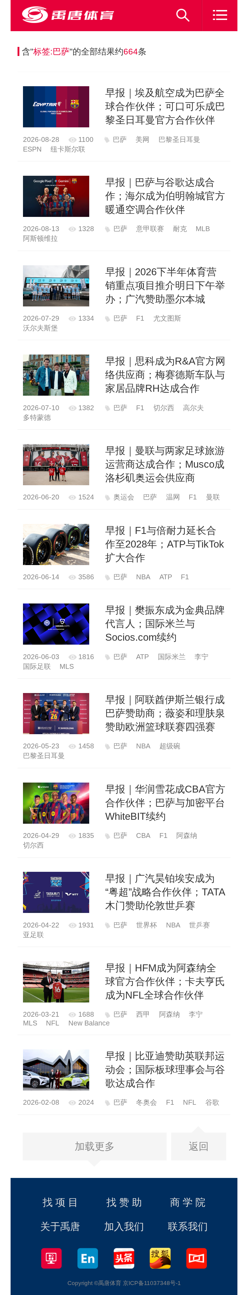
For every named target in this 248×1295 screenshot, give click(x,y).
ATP (165, 577)
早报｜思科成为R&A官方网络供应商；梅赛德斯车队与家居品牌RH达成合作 (165, 374)
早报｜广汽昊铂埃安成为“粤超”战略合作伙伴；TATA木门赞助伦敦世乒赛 (165, 892)
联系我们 (188, 1226)
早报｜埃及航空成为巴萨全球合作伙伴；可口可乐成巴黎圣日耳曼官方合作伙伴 (165, 106)
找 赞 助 (124, 1202)
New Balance (89, 1023)
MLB (203, 229)
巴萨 (120, 139)
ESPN (32, 149)
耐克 (180, 229)
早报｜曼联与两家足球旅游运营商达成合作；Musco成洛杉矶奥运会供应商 (165, 464)
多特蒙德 (37, 417)
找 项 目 (60, 1202)
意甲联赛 (150, 229)
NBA (143, 577)
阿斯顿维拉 (40, 238)
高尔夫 (193, 408)
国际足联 (37, 666)
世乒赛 (199, 925)
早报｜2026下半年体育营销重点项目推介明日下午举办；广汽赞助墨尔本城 (165, 285)
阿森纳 (186, 835)
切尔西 (163, 408)
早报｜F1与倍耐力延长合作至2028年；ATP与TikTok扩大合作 (164, 544)
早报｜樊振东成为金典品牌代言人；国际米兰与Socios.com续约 (165, 623)
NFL (52, 1023)
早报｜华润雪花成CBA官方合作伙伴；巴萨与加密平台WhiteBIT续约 (165, 802)
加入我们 (124, 1226)
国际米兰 (172, 657)
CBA (143, 835)
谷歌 (212, 1102)
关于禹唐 (60, 1226)
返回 (199, 1146)
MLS (67, 666)
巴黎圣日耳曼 (179, 139)
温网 (173, 497)
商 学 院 (187, 1202)
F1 (140, 318)
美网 (142, 139)
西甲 (143, 1014)
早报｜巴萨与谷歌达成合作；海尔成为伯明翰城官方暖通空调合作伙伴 (165, 196)
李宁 (201, 657)
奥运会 (123, 497)
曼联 (213, 497)
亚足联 (33, 935)
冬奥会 (146, 1102)
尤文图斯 (167, 318)
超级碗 (169, 746)
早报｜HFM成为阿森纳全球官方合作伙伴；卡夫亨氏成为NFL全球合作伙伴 (165, 981)
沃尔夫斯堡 (40, 328)
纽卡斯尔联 (68, 149)
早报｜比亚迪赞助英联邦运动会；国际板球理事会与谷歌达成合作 (165, 1069)
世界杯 (146, 925)
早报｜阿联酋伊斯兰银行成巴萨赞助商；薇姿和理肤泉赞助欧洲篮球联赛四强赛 (165, 713)
